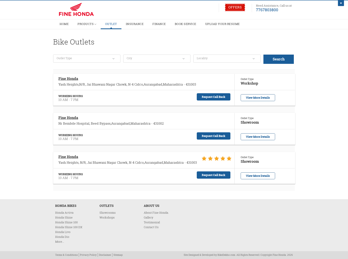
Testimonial (152, 222)
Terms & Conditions (66, 255)
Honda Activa (64, 212)
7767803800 (267, 9)
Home (64, 24)
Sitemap (118, 255)
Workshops (107, 217)
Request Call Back (213, 97)
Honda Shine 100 (66, 222)
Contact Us (151, 227)
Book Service (185, 24)
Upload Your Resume (222, 24)
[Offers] (235, 10)
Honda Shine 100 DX (68, 227)
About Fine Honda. (156, 212)
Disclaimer (105, 255)
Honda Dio (62, 237)
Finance (159, 24)
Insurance (135, 24)
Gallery (148, 217)
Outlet (111, 24)
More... (59, 241)
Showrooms (107, 212)
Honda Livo (62, 232)
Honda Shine (64, 217)
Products (86, 24)
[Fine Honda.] (83, 10)
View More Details (258, 97)
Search (279, 59)
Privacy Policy (88, 255)
